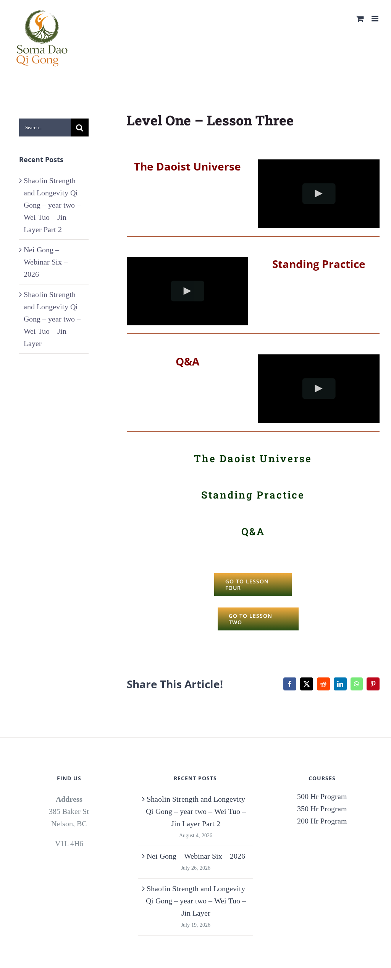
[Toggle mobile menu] (376, 19)
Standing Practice (318, 264)
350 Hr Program (322, 808)
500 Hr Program (322, 796)
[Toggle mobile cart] (360, 19)
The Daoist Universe (253, 458)
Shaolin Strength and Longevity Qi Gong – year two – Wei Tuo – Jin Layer (52, 319)
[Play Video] (319, 194)
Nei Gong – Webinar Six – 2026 (46, 261)
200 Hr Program (322, 821)
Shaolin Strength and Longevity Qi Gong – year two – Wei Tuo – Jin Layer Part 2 (52, 205)
